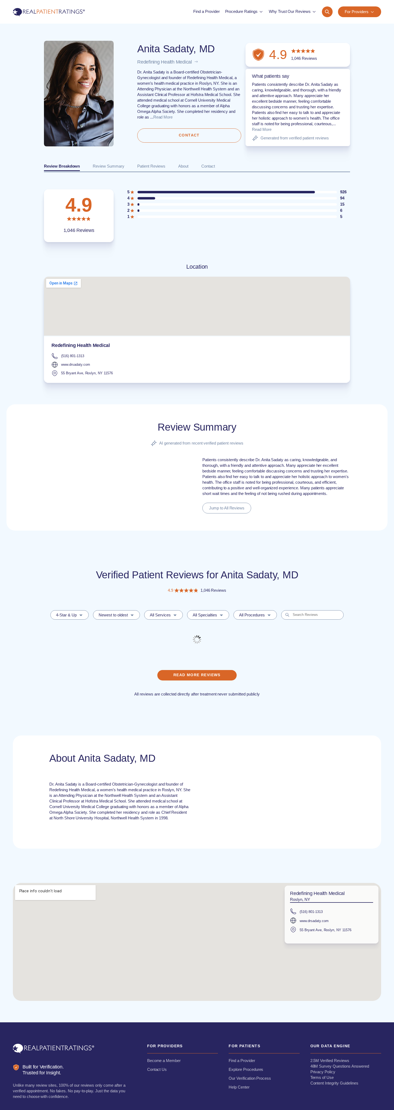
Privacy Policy (322, 1072)
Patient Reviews (151, 166)
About (183, 166)
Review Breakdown (62, 166)
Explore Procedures (246, 1069)
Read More (163, 117)
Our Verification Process (250, 1078)
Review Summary (108, 166)
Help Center (239, 1087)
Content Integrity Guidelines (334, 1083)
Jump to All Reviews (226, 508)
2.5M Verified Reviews (329, 1060)
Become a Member (164, 1060)
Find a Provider (242, 1060)
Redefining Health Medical (164, 62)
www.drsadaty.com (75, 364)
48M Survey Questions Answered (339, 1066)
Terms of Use (322, 1077)
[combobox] (69, 614)
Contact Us (157, 1069)
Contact (208, 166)
